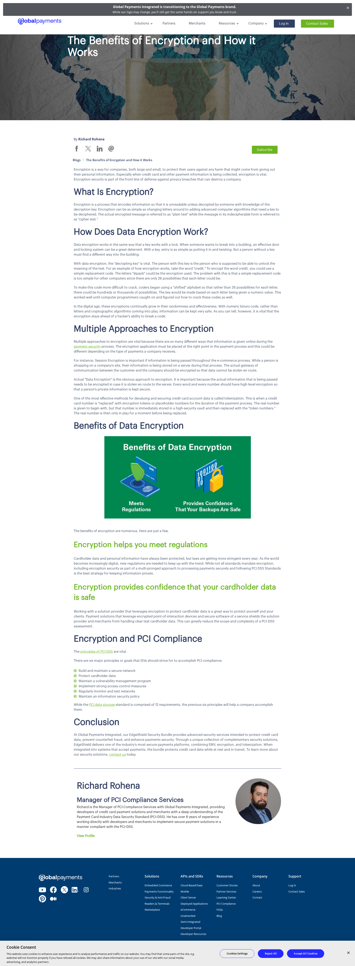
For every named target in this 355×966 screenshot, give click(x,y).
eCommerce (188, 909)
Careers (257, 891)
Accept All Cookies (305, 953)
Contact (257, 897)
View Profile (86, 836)
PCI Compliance (226, 903)
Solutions (141, 23)
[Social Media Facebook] (53, 889)
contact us (117, 754)
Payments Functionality (159, 891)
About (256, 885)
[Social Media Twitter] (64, 889)
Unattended (188, 916)
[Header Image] (44, 21)
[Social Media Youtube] (42, 889)
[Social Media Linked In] (75, 889)
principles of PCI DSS (96, 651)
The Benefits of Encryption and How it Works (119, 160)
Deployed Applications (194, 903)
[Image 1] (60, 877)
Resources (227, 23)
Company (256, 23)
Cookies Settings (237, 953)
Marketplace (152, 909)
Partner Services (226, 891)
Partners (169, 23)
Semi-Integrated (190, 922)
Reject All (271, 953)
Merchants (197, 23)
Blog (219, 916)
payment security (87, 346)
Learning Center (226, 897)
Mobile (185, 891)
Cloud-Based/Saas (192, 885)
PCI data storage (102, 704)
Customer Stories (227, 885)
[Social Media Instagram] (86, 889)
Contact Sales (317, 23)
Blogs (77, 160)
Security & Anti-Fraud (158, 897)
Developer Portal (191, 928)
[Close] (348, 952)
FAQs (220, 909)
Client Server (188, 897)
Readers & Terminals (157, 903)
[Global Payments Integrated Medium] (53, 898)
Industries (115, 888)
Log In (284, 23)
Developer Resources (193, 934)
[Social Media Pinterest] (42, 898)
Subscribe (264, 149)
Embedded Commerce (158, 885)
